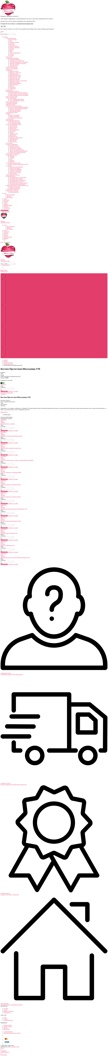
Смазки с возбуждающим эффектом (18, 151)
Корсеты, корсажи (13, 46)
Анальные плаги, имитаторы (16, 60)
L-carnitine (11, 157)
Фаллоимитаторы (10, 176)
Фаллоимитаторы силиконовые (17, 184)
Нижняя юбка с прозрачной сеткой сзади (11, 448)
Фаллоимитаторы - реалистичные (17, 177)
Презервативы (10, 119)
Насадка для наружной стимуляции (18, 108)
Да (1, 26)
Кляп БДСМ (12, 135)
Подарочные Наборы (11, 103)
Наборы (11, 86)
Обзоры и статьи (8, 1025)
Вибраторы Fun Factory (15, 75)
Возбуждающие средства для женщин (18, 94)
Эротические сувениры (12, 190)
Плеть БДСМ (12, 140)
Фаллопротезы (13, 173)
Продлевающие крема (14, 121)
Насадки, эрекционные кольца (14, 105)
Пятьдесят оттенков (11, 312)
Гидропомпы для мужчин (15, 117)
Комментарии (9, 392)
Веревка (11, 132)
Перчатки (11, 48)
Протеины (12, 161)
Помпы (8, 113)
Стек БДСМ (12, 131)
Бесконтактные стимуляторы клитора (18, 164)
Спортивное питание (11, 155)
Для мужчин (7, 279)
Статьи (5, 198)
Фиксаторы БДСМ (14, 129)
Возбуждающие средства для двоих (18, 92)
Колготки (11, 43)
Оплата (5, 202)
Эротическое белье (11, 38)
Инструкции (9, 197)
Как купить (6, 200)
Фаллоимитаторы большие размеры (18, 182)
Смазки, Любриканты (11, 144)
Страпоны (9, 165)
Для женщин (7, 304)
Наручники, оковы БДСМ (15, 137)
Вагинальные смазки (14, 147)
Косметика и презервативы (10, 347)
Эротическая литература (12, 189)
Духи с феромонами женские (16, 99)
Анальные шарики (14, 64)
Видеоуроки (9, 90)
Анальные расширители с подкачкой (18, 62)
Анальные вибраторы (14, 59)
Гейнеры (11, 160)
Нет (4, 26)
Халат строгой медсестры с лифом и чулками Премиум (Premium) (17, 460)
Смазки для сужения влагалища (17, 152)
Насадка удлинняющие (15, 109)
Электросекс (12, 88)
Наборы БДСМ (13, 136)
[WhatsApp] (3, 383)
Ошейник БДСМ (13, 139)
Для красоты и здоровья (15, 148)
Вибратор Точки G (14, 71)
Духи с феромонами (11, 98)
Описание (3, 392)
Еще (5, 239)
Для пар (5, 325)
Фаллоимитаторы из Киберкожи (17, 180)
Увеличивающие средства (12, 174)
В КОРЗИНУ (4, 391)
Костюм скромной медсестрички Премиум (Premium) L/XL (15, 557)
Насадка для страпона (14, 168)
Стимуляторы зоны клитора (13, 163)
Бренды (5, 1028)
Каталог (6, 37)
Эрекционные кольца (14, 111)
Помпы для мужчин (14, 116)
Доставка (6, 201)
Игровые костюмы (14, 42)
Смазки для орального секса (16, 149)
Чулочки (11, 55)
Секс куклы (9, 143)
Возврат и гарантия (8, 1011)
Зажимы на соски (13, 133)
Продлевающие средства (12, 120)
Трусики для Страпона (15, 172)
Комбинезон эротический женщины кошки (11, 436)
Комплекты (12, 44)
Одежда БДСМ (13, 125)
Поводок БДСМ (13, 127)
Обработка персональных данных (12, 1033)
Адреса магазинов (8, 1020)
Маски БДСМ (12, 128)
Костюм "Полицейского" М (7, 545)
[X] (1, 383)
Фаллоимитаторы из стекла (16, 181)
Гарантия (6, 204)
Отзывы (6, 1019)
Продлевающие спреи (14, 123)
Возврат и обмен (8, 205)
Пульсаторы (12, 87)
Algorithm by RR (15, 1046)
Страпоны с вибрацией (15, 170)
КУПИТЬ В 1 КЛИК (12, 391)
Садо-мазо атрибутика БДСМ (13, 124)
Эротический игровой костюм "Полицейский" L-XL (14, 509)
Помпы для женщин (14, 115)
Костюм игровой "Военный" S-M (9, 533)
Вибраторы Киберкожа (15, 83)
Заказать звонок (5, 210)
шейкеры (11, 156)
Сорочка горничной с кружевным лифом (11, 472)
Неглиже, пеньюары (14, 47)
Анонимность (7, 1012)
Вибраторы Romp (13, 74)
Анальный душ (13, 66)
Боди (10, 40)
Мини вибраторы (13, 84)
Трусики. (11, 54)
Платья (11, 50)
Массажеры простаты (11, 101)
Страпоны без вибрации (15, 169)
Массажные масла (11, 104)
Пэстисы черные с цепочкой (8, 423)
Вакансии (8, 196)
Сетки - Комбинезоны (14, 52)
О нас (5, 193)
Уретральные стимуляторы (13, 153)
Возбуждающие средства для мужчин (18, 95)
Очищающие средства (12, 112)
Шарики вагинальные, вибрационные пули (17, 185)
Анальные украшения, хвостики (17, 63)
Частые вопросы (10, 194)
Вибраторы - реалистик (15, 72)
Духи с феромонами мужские (16, 100)
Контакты (6, 206)
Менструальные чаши (11, 96)
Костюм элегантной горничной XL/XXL (11, 521)
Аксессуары (9, 56)
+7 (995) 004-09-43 (5, 211)
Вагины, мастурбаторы (12, 68)
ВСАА (11, 159)
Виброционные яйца (14, 186)
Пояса (10, 51)
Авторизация (7, 208)
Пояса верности (13, 141)
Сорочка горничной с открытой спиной (11, 484)
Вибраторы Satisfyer (14, 79)
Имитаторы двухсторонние (16, 166)
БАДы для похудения (11, 67)
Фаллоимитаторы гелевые (16, 178)
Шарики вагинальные (14, 188)
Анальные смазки (13, 145)
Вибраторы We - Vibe (14, 78)
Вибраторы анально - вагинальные (18, 80)
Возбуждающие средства (12, 91)
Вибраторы (9, 70)
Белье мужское (13, 39)
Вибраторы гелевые (14, 82)
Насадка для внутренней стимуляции (18, 107)
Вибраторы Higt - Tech (15, 76)
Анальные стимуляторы (12, 58)
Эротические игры (14, 192)
